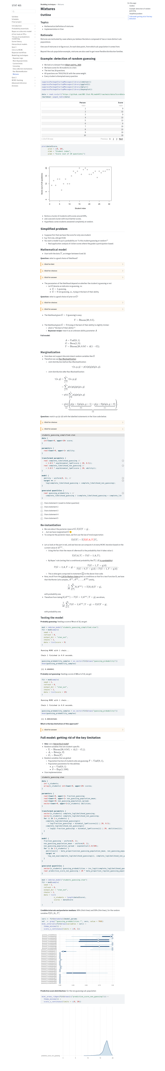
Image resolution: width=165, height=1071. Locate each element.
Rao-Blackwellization (67, 359)
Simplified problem (135, 14)
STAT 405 (16, 5)
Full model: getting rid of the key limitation (140, 17)
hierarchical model (60, 744)
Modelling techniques (48, 4)
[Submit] (13, 11)
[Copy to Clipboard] (123, 659)
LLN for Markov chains (70, 576)
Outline (132, 6)
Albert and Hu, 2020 (73, 65)
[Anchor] (53, 14)
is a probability (106, 560)
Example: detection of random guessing (139, 10)
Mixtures (61, 4)
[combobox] (24, 11)
